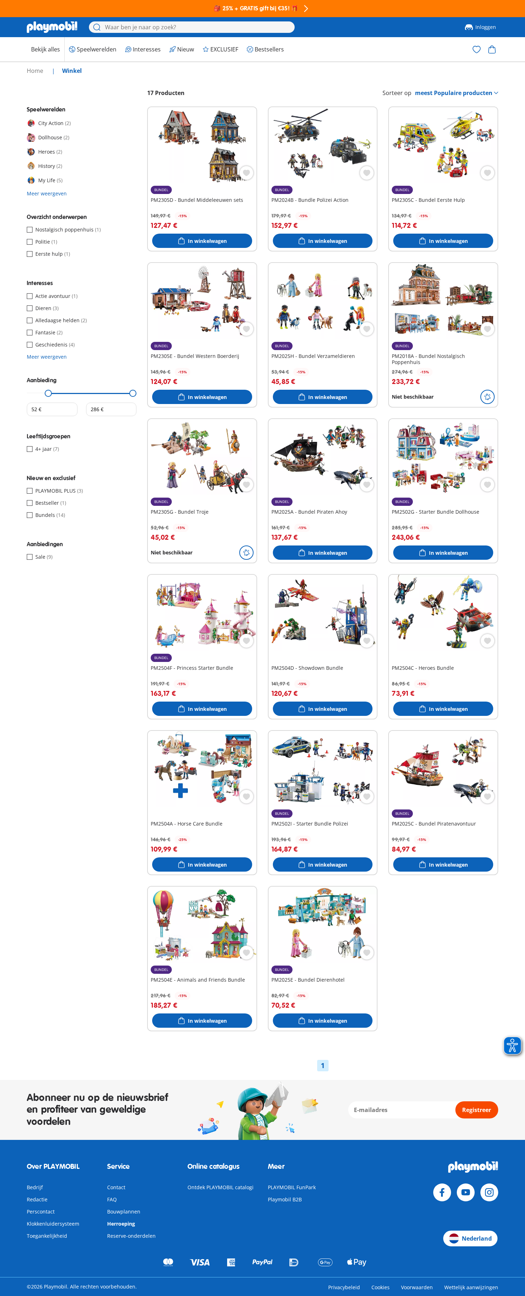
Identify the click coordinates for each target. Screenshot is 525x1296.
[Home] (52, 27)
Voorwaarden (417, 1287)
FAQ (112, 1199)
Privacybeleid (344, 1287)
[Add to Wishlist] (246, 173)
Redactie (37, 1199)
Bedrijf (35, 1187)
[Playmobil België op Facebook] (442, 1192)
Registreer (476, 1110)
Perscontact (41, 1211)
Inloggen (485, 27)
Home (36, 71)
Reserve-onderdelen (131, 1235)
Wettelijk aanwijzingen (471, 1287)
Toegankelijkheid (47, 1235)
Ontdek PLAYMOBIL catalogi (221, 1187)
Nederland (477, 1238)
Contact (116, 1187)
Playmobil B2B (285, 1199)
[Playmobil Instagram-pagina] (489, 1192)
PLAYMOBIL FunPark (292, 1187)
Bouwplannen (123, 1211)
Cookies (380, 1287)
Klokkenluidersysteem (53, 1223)
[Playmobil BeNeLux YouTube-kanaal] (466, 1192)
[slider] (48, 393)
